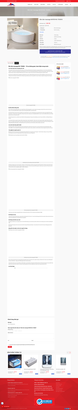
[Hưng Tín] (11, 4)
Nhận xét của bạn (10, 332)
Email (33, 340)
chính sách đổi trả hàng (64, 57)
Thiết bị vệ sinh (39, 13)
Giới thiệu (36, 4)
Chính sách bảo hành (55, 57)
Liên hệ (66, 4)
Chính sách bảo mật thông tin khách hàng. (41, 394)
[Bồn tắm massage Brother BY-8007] (31, 361)
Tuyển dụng (60, 4)
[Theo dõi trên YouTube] (70, 408)
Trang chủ (30, 4)
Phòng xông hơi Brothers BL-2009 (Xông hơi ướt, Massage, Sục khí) (47, 370)
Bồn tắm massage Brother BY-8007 (30, 369)
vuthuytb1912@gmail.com (65, 67)
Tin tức (54, 4)
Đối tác (48, 4)
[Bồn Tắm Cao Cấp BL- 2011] (63, 361)
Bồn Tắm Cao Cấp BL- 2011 (60, 369)
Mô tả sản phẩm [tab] (11, 63)
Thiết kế (20, 408)
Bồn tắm (43, 13)
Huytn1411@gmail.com (65, 78)
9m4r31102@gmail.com (65, 73)
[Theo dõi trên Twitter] (68, 408)
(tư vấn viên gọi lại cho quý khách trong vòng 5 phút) (55, 51)
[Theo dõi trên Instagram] (67, 408)
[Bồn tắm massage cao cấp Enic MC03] (15, 361)
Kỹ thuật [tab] (16, 63)
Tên (8, 340)
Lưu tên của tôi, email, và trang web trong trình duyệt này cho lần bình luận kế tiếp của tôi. (22, 344)
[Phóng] (8, 48)
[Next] (70, 352)
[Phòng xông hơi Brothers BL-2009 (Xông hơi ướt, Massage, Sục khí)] (47, 361)
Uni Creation (25, 408)
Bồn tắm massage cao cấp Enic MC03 (14, 369)
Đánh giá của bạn (10, 329)
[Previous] (68, 352)
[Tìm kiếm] (70, 4)
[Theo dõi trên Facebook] (65, 408)
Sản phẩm (42, 4)
